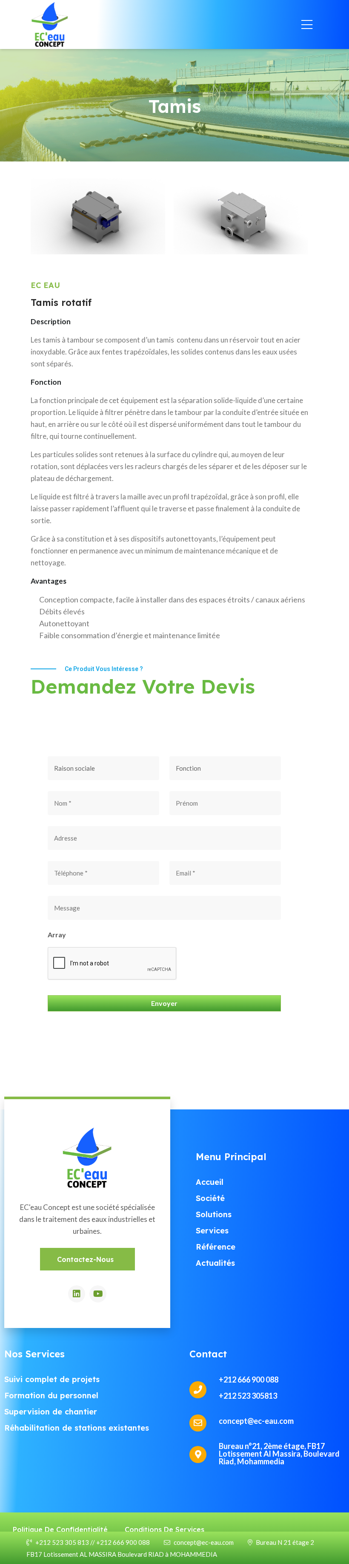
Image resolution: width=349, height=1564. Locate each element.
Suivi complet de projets (52, 1379)
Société (210, 1198)
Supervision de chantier (50, 1412)
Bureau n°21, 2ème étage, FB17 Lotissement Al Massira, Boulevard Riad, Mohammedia (279, 1453)
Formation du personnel (51, 1395)
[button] (87, 1259)
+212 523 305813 (248, 1395)
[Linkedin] (76, 1293)
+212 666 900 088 (248, 1379)
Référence (215, 1247)
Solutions (214, 1214)
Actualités (215, 1263)
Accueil (209, 1182)
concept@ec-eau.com (204, 1542)
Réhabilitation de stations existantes (76, 1428)
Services (212, 1231)
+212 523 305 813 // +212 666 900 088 (92, 1542)
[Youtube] (97, 1293)
